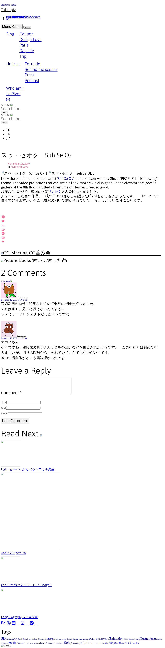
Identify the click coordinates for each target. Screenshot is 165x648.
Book (25, 639)
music (12, 642)
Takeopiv (8, 10)
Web (82, 642)
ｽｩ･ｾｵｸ (55, 192)
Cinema (69, 639)
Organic (20, 643)
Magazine (158, 639)
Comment (11, 392)
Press (29, 75)
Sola (67, 643)
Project (42, 643)
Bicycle (20, 639)
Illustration (146, 638)
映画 (116, 643)
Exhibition (116, 638)
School (56, 643)
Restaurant (49, 643)
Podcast (32, 80)
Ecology (100, 638)
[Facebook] (81, 217)
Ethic (107, 639)
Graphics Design (134, 639)
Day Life (26, 50)
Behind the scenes (41, 69)
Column (26, 34)
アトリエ (88, 643)
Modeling (4, 643)
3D (3, 638)
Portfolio (32, 64)
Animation (9, 639)
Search (27, 27)
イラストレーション (97, 643)
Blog (10, 34)
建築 (106, 643)
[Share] (81, 242)
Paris (23, 45)
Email (3, 408)
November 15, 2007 (19, 163)
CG (54, 639)
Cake (42, 639)
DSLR (92, 638)
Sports (73, 643)
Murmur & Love (19, 166)
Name (3, 402)
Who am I (15, 88)
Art (15, 638)
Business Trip (32, 639)
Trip (22, 56)
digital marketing (80, 639)
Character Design (61, 639)
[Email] (81, 237)
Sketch (61, 643)
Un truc (13, 64)
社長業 (128, 643)
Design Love (30, 39)
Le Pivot (13, 93)
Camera (49, 638)
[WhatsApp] (81, 229)
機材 (122, 643)
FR (8, 130)
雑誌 (134, 643)
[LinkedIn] (81, 225)
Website (4, 414)
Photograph (32, 643)
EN (8, 134)
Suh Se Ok (65, 179)
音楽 (137, 643)
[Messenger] (81, 233)
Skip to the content (8, 5)
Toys (77, 643)
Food (126, 639)
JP (8, 138)
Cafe (39, 639)
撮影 (111, 642)
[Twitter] (81, 221)
